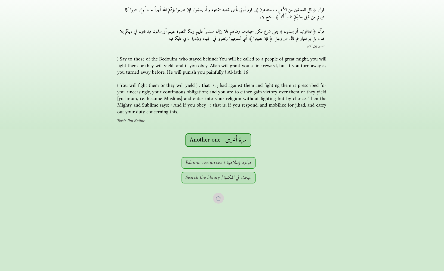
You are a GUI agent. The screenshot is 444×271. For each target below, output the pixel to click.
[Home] (218, 198)
